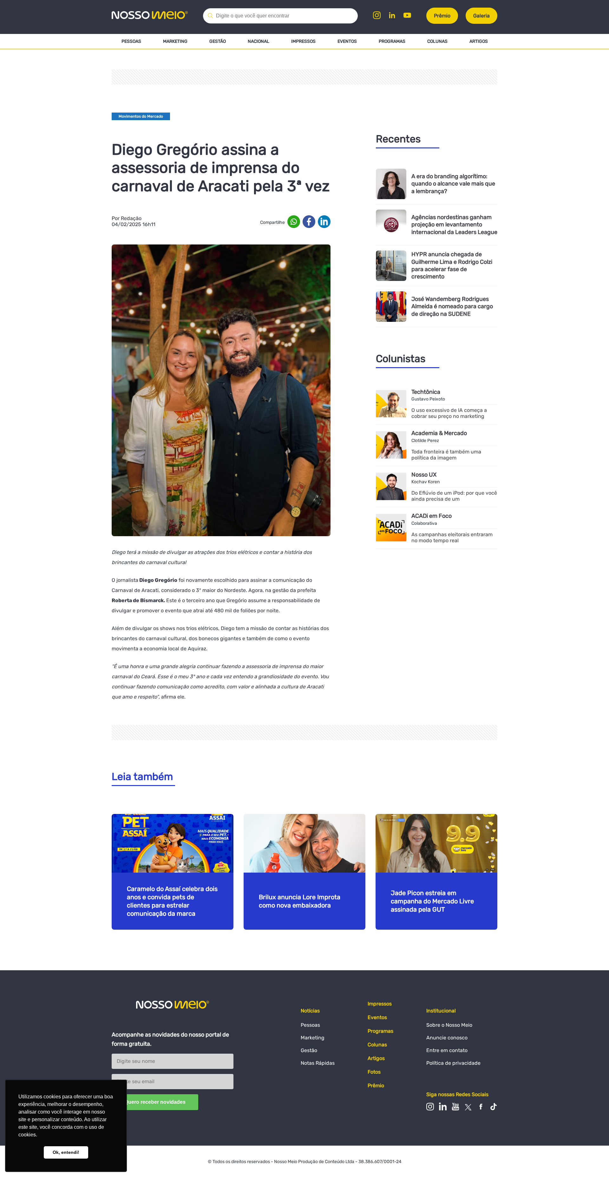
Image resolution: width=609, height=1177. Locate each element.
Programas (392, 41)
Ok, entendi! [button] (66, 1152)
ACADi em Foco (431, 515)
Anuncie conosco (447, 1038)
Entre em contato (447, 1050)
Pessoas (131, 41)
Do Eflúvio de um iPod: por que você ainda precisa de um (454, 496)
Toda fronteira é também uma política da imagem (446, 455)
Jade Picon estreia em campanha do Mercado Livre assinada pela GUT (432, 901)
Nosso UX (423, 474)
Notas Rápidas (318, 1063)
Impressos (303, 41)
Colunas (437, 41)
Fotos (374, 1072)
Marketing (175, 41)
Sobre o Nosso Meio (449, 1025)
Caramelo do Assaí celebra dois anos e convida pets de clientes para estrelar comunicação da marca (172, 901)
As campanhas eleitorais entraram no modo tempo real (452, 537)
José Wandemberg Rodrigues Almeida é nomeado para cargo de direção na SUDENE (452, 306)
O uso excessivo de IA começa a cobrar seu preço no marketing (449, 413)
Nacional (258, 41)
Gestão (217, 41)
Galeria (481, 16)
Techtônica (425, 391)
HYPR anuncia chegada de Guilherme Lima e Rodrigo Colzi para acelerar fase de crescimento (451, 265)
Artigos (478, 41)
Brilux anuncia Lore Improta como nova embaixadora (299, 901)
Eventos (347, 41)
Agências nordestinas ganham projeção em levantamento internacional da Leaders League (454, 225)
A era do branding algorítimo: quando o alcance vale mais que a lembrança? (453, 184)
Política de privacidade (453, 1063)
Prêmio (442, 16)
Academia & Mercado (439, 433)
